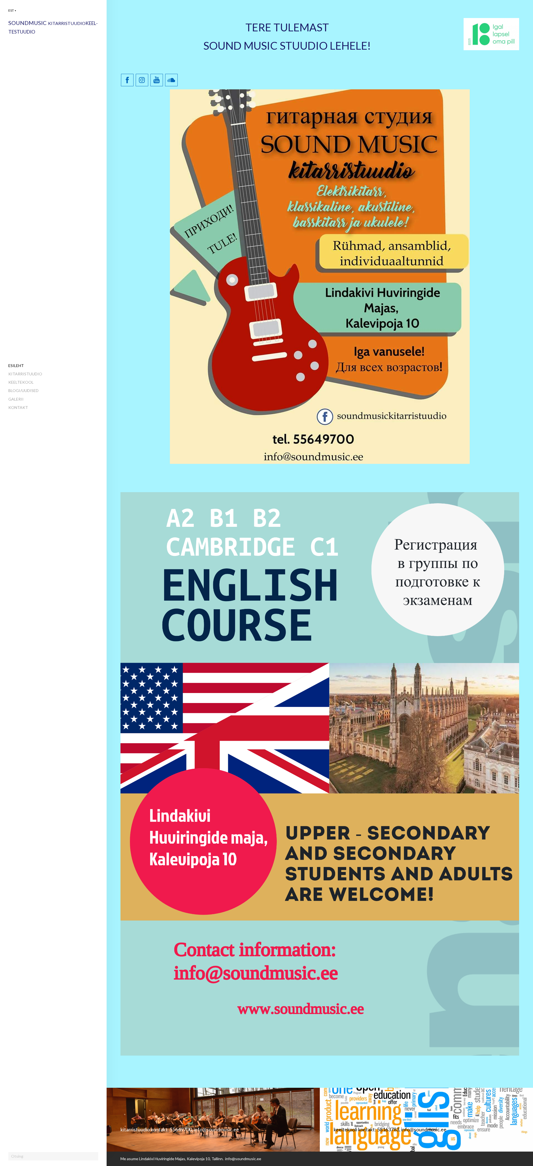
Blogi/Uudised (23, 390)
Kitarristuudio (25, 373)
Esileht (16, 365)
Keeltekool (21, 382)
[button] (12, 10)
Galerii (16, 399)
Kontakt (18, 407)
